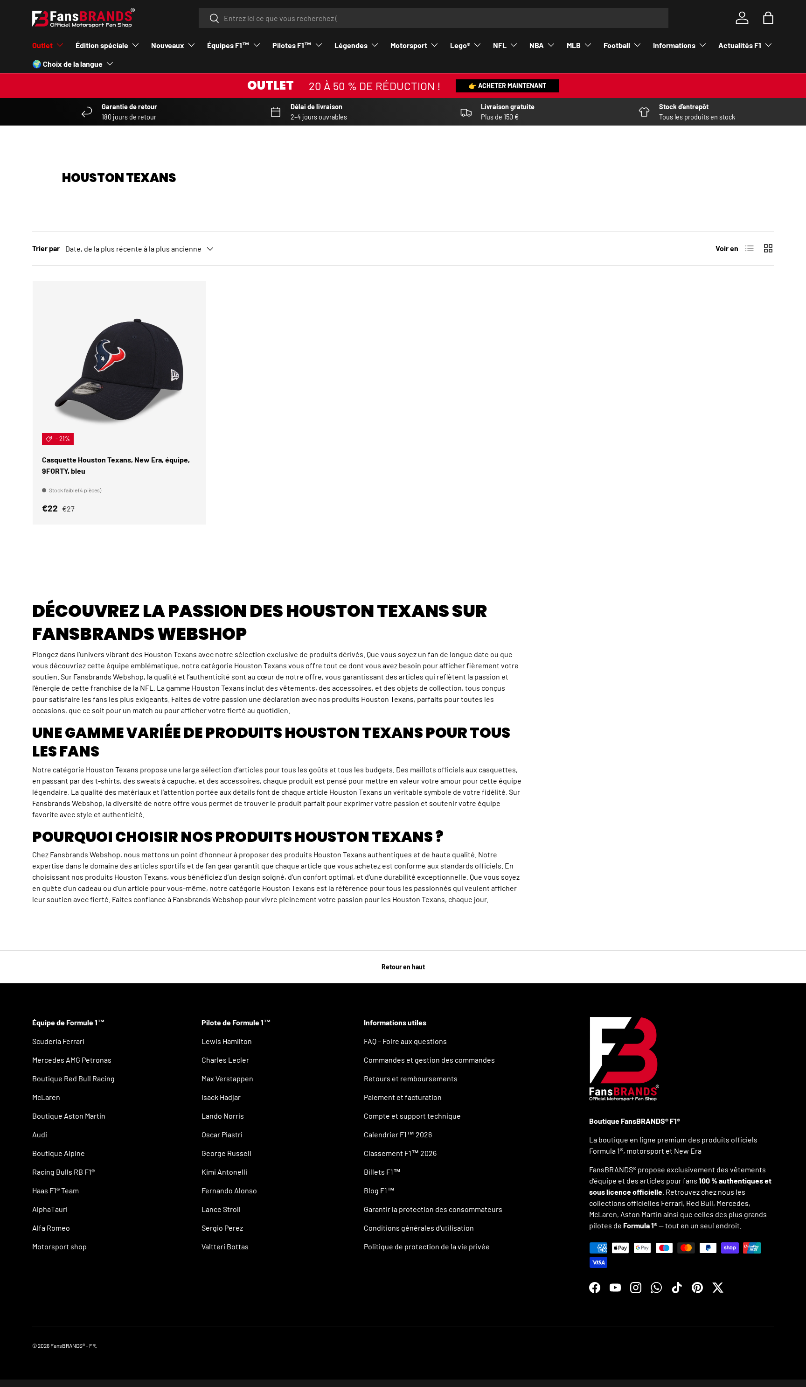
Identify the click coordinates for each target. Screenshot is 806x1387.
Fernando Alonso (229, 1190)
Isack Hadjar (221, 1097)
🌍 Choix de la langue (67, 63)
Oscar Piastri (222, 1134)
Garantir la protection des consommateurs (433, 1209)
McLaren (46, 1097)
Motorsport (408, 45)
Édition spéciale (102, 45)
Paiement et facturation (403, 1097)
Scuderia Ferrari (58, 1041)
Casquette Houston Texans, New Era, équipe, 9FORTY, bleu (116, 465)
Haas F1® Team (55, 1190)
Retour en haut (403, 967)
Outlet (42, 45)
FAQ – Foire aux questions (405, 1041)
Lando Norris (223, 1115)
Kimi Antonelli (224, 1171)
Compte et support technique (412, 1115)
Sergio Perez (222, 1227)
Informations (674, 45)
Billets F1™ (382, 1171)
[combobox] (433, 18)
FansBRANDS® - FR (73, 1345)
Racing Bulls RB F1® (63, 1171)
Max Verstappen (227, 1078)
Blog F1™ (379, 1190)
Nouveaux (167, 45)
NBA (536, 45)
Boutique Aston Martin (68, 1115)
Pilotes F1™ (292, 45)
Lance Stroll (221, 1209)
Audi (39, 1134)
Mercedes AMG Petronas (71, 1059)
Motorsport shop (59, 1246)
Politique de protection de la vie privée (427, 1246)
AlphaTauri (50, 1209)
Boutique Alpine (58, 1153)
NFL (500, 45)
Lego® (460, 45)
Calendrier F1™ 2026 (398, 1134)
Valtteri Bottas (225, 1246)
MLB (574, 45)
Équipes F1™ (228, 45)
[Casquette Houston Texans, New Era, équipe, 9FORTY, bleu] (119, 367)
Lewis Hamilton (227, 1041)
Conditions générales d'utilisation (419, 1227)
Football (617, 45)
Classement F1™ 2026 (400, 1153)
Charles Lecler (225, 1059)
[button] (768, 17)
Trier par (46, 248)
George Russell (226, 1153)
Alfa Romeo (51, 1227)
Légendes (351, 45)
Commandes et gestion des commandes (429, 1059)
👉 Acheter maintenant (507, 86)
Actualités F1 (739, 45)
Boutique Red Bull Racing (73, 1078)
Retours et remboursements (411, 1078)
